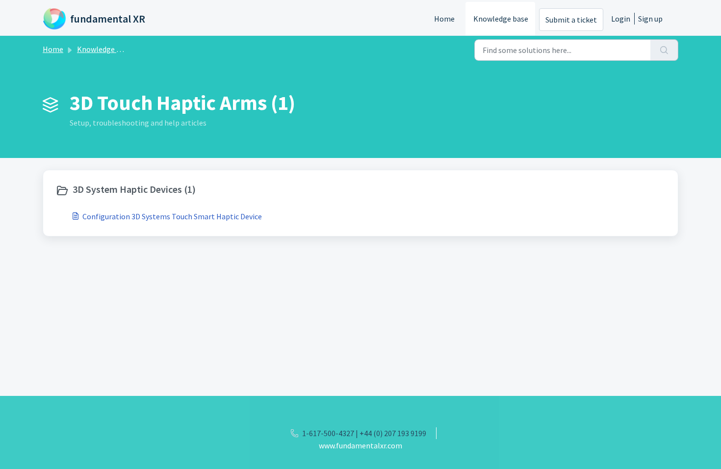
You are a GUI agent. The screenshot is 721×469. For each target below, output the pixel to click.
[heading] (206, 190)
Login (620, 19)
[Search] (664, 50)
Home (444, 19)
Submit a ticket (571, 20)
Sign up (650, 19)
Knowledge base (500, 19)
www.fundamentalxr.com (360, 445)
